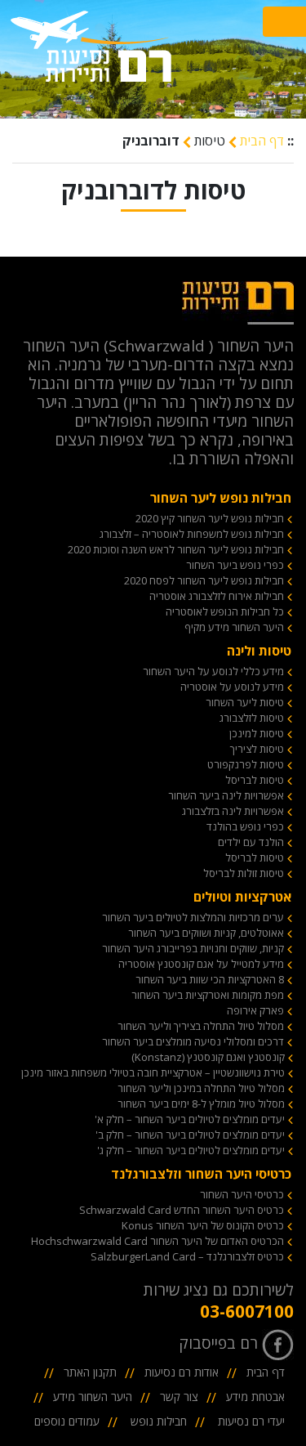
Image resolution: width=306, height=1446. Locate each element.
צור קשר (179, 1396)
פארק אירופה (255, 1010)
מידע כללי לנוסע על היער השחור (213, 671)
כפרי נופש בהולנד (245, 826)
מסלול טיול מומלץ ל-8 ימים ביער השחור (201, 1103)
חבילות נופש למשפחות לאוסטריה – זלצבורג (192, 533)
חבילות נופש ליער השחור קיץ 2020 (209, 518)
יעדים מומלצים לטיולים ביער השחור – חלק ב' (190, 1134)
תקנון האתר (90, 1372)
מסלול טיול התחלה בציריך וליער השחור (201, 1025)
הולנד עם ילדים (251, 842)
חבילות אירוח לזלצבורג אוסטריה (216, 596)
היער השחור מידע (92, 1396)
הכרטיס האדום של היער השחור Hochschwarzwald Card (157, 1240)
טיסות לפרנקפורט (245, 764)
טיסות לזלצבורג (252, 717)
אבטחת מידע (255, 1396)
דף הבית (260, 141)
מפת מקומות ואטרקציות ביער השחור (207, 994)
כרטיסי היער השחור (242, 1194)
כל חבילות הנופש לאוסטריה (225, 611)
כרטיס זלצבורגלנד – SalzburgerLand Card (187, 1256)
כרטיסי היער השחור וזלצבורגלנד (201, 1174)
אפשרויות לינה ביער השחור (226, 795)
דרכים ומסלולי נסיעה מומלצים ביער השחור (193, 1041)
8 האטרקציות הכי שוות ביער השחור (209, 979)
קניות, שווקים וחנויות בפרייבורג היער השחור (193, 948)
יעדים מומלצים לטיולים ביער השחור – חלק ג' (191, 1150)
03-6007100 (247, 1311)
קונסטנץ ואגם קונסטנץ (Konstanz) (208, 1057)
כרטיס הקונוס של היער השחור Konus (203, 1225)
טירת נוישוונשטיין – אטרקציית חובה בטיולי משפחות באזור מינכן (153, 1072)
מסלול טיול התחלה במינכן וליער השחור (201, 1088)
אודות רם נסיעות (181, 1372)
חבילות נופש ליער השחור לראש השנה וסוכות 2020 (176, 549)
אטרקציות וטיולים (242, 897)
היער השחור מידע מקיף (234, 627)
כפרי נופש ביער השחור (235, 564)
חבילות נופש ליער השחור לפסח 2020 (204, 580)
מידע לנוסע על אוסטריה (232, 686)
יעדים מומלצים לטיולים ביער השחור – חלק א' (190, 1119)
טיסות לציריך (257, 748)
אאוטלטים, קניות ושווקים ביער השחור (206, 932)
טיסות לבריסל (254, 779)
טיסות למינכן (256, 733)
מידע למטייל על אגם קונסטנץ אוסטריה (201, 963)
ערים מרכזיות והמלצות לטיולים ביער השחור (193, 917)
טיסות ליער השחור (245, 702)
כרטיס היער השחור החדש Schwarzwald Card (181, 1209)
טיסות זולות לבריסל (243, 873)
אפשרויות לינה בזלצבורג (233, 811)
